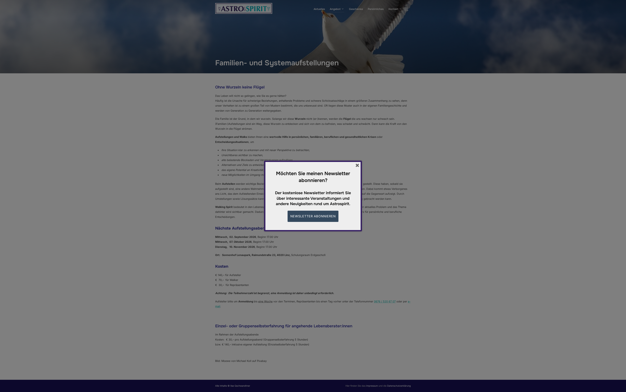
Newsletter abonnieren (313, 216)
